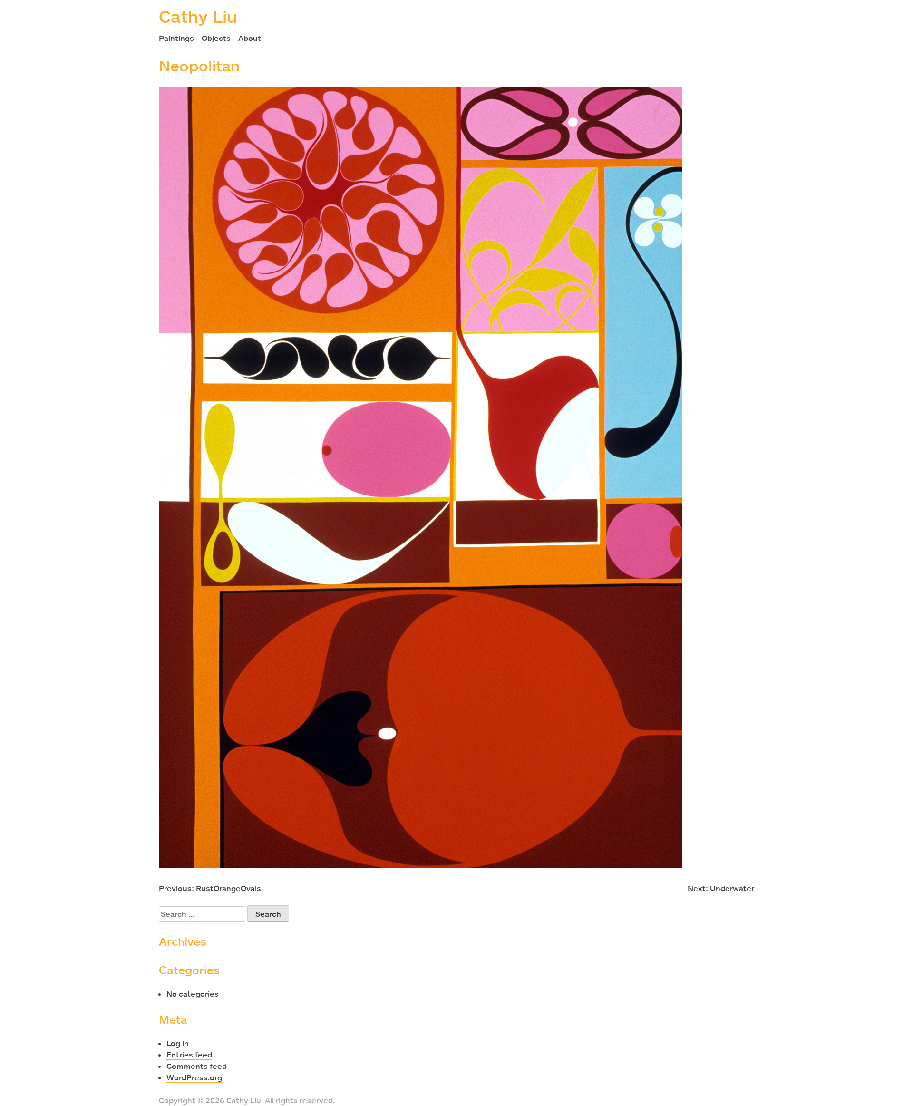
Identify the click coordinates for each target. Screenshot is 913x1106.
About (249, 38)
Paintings (176, 38)
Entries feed (189, 1054)
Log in (177, 1043)
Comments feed (196, 1066)
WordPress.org (194, 1077)
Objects (216, 38)
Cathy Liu (198, 16)
